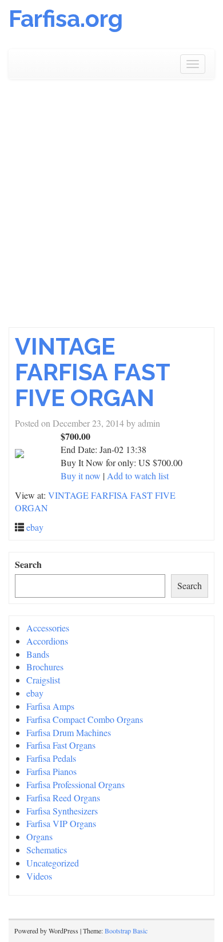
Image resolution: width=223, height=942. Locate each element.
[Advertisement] (111, 203)
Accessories (47, 628)
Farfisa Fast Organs (60, 745)
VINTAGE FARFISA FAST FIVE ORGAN (92, 372)
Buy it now (81, 476)
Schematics (46, 850)
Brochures (44, 667)
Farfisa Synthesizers (62, 811)
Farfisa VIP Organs (61, 823)
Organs (39, 836)
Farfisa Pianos (51, 771)
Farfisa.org (66, 19)
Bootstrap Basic (126, 930)
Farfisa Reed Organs (63, 798)
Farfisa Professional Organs (75, 784)
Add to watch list (138, 476)
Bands (37, 654)
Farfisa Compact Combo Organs (84, 719)
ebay (34, 527)
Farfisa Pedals (51, 758)
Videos (39, 876)
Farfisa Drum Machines (68, 732)
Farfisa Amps (50, 706)
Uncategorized (52, 863)
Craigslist (43, 680)
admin (149, 423)
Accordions (47, 641)
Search (28, 564)
